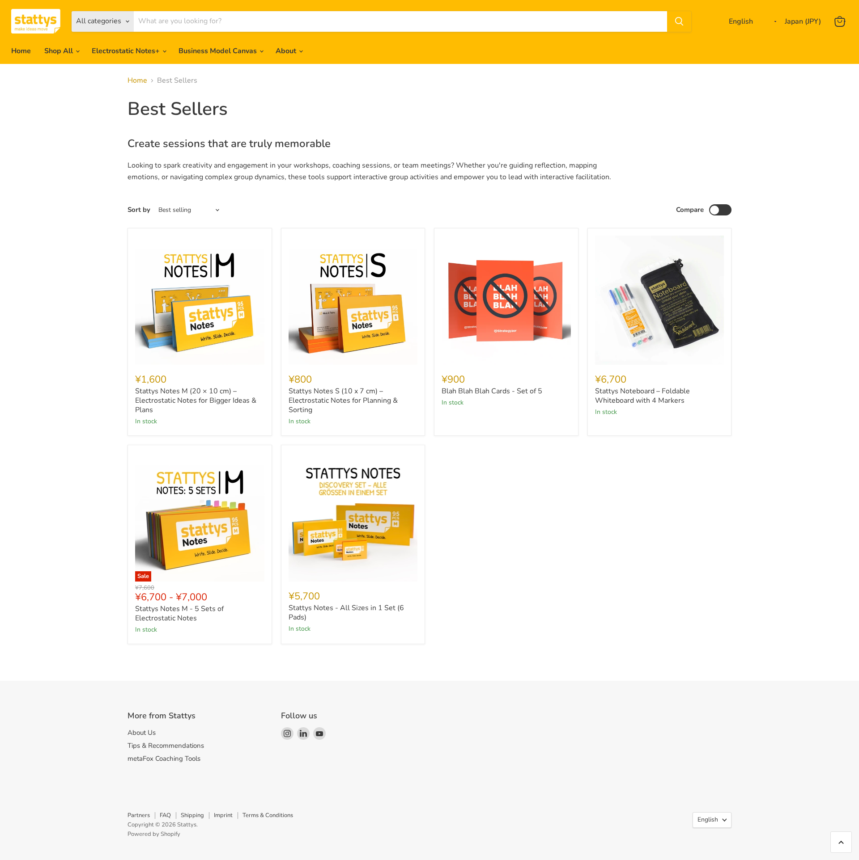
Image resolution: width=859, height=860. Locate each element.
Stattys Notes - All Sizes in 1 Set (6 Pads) (346, 612)
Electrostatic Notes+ (127, 51)
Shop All (59, 51)
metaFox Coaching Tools (164, 758)
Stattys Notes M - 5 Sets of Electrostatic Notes (179, 613)
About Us (142, 732)
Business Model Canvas (219, 51)
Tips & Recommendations (166, 745)
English (707, 819)
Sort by (139, 210)
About (287, 51)
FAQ (165, 815)
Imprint (223, 815)
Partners (139, 815)
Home (21, 51)
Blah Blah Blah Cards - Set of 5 (492, 391)
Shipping (192, 815)
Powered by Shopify (154, 834)
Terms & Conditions (267, 815)
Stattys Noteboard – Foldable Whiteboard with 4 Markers (642, 395)
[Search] (679, 21)
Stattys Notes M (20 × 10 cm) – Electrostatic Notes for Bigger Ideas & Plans (195, 400)
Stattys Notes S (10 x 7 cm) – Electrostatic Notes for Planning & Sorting (343, 400)
